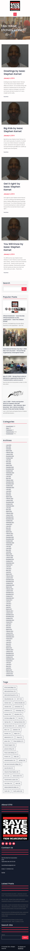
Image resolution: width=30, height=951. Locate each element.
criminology (20, 710)
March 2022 (9, 511)
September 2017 (10, 598)
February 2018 (9, 588)
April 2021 (8, 529)
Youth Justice (17, 791)
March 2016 (9, 629)
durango (7, 714)
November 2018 (10, 581)
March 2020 (9, 553)
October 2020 (9, 540)
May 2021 (8, 528)
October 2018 (9, 583)
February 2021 (9, 533)
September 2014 (10, 658)
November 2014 (10, 655)
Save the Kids (8, 768)
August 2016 (9, 622)
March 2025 (9, 465)
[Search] (24, 289)
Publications (9, 430)
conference (8, 710)
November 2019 (10, 559)
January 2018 (9, 590)
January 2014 (9, 673)
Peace (19, 737)
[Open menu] (15, 14)
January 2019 (9, 577)
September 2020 (10, 542)
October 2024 (9, 470)
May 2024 (8, 478)
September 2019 (10, 563)
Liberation (16, 729)
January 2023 (9, 500)
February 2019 (9, 576)
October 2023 (9, 485)
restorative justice (9, 760)
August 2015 (9, 638)
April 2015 (8, 646)
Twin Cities (8, 783)
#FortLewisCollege (10, 687)
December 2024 (10, 467)
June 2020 (8, 548)
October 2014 (9, 657)
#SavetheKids (8, 699)
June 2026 (8, 445)
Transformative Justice (11, 779)
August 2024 (9, 474)
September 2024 (10, 472)
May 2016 (8, 625)
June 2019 (8, 568)
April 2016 (8, 627)
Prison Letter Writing (10, 752)
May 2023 (8, 493)
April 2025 (8, 463)
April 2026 (8, 448)
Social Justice (17, 775)
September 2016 (10, 620)
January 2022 (9, 515)
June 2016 (8, 623)
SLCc (6, 775)
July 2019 (8, 566)
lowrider (7, 733)
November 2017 (10, 594)
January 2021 (9, 535)
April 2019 (8, 572)
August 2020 (9, 544)
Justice (21, 725)
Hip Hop (7, 722)
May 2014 (8, 666)
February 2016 (9, 631)
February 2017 (9, 611)
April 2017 (8, 607)
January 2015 (9, 651)
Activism (7, 702)
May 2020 (8, 550)
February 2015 (9, 649)
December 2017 (10, 592)
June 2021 (8, 526)
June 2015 (8, 642)
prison (7, 741)
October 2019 (9, 561)
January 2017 (9, 612)
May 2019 (8, 570)
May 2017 (8, 605)
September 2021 (10, 522)
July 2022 (8, 507)
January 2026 (9, 454)
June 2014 (8, 664)
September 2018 (10, 585)
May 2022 (8, 509)
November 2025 (10, 456)
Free (20, 718)
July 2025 (8, 459)
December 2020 (10, 537)
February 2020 (9, 555)
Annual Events (9, 426)
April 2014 (8, 668)
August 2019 (9, 564)
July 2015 (8, 640)
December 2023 (10, 482)
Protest (7, 756)
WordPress (20, 948)
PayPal (3, 872)
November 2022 (10, 502)
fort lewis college (9, 718)
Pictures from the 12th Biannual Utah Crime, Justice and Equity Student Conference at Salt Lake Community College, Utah (15, 914)
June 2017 (8, 603)
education (18, 714)
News (7, 428)
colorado (7, 706)
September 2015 (10, 636)
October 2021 (9, 520)
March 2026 (9, 450)
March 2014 (9, 669)
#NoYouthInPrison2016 (11, 695)
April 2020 (8, 552)
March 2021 (9, 531)
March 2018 (9, 587)
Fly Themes (20, 946)
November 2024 (10, 469)
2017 (19, 699)
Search (3, 934)
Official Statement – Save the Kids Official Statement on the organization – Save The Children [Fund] (13, 318)
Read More (6, 97)
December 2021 (10, 517)
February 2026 (9, 452)
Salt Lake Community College (12, 764)
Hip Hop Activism (19, 722)
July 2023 (8, 489)
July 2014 (8, 662)
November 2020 (10, 539)
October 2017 (9, 596)
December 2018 (10, 579)
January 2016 (9, 633)
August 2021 (9, 524)
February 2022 (9, 513)
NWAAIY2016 (8, 737)
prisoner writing (9, 749)
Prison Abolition (18, 741)
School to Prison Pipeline (11, 772)
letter (6, 729)
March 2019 (9, 574)
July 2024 (8, 476)
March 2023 (9, 496)
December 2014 (10, 653)
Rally (16, 756)
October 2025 (9, 458)
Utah (18, 783)
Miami (17, 733)
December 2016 (10, 614)
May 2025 (8, 461)
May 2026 (8, 447)
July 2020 (8, 546)
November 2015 (10, 634)
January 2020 (9, 557)
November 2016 (10, 616)
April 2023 (8, 494)
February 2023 (9, 498)
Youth (7, 791)
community (18, 706)
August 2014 (9, 660)
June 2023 (8, 491)
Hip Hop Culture (9, 725)
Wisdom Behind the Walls (11, 787)
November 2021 (10, 518)
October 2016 (9, 618)
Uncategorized (9, 433)
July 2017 (8, 601)
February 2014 (9, 671)
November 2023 (10, 483)
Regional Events (10, 431)
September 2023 (10, 487)
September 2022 (10, 505)
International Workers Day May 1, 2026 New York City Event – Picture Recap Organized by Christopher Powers (15, 350)
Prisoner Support (9, 745)
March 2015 (9, 647)
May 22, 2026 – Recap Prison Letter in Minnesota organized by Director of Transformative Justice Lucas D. (14, 378)
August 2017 (9, 599)
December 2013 (10, 675)
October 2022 (9, 504)
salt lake (22, 760)
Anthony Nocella (19, 702)
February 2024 (9, 480)
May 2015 (8, 644)
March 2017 (9, 609)
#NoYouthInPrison (10, 691)
